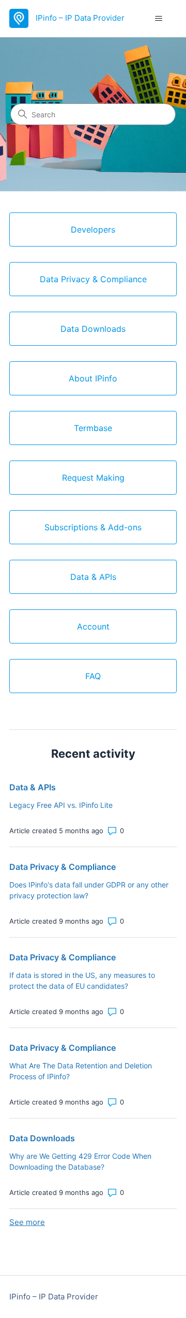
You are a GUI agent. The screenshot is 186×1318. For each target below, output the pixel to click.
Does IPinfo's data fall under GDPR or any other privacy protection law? (88, 890)
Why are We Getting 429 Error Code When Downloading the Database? (80, 1161)
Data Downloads (42, 1138)
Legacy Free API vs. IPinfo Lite (61, 805)
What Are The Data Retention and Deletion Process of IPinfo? (80, 1071)
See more (27, 1222)
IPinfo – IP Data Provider (53, 1296)
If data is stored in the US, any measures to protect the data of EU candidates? (82, 980)
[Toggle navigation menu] (158, 18)
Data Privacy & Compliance (62, 867)
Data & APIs (32, 787)
